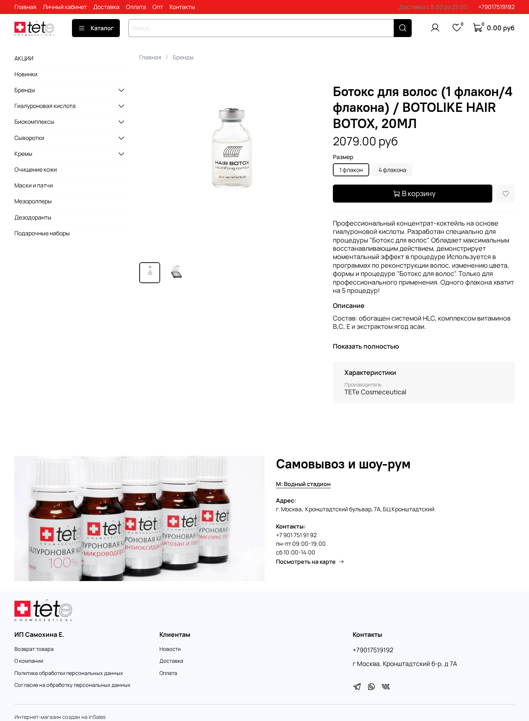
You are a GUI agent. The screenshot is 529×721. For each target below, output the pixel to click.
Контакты (182, 7)
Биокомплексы (34, 122)
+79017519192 (496, 7)
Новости (170, 648)
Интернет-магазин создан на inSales (60, 716)
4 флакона (392, 170)
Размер (343, 157)
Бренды (183, 57)
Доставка (106, 7)
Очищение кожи (35, 169)
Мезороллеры (33, 201)
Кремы (23, 154)
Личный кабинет (65, 7)
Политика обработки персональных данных (68, 673)
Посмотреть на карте (306, 562)
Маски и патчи (33, 185)
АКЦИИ (23, 58)
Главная (25, 7)
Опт (158, 7)
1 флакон (351, 170)
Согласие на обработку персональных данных (72, 684)
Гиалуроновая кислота (45, 106)
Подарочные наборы (42, 233)
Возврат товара (34, 648)
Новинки (25, 74)
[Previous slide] (150, 165)
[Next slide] (309, 165)
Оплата (136, 7)
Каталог (102, 28)
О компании (28, 660)
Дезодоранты (32, 217)
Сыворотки (29, 138)
